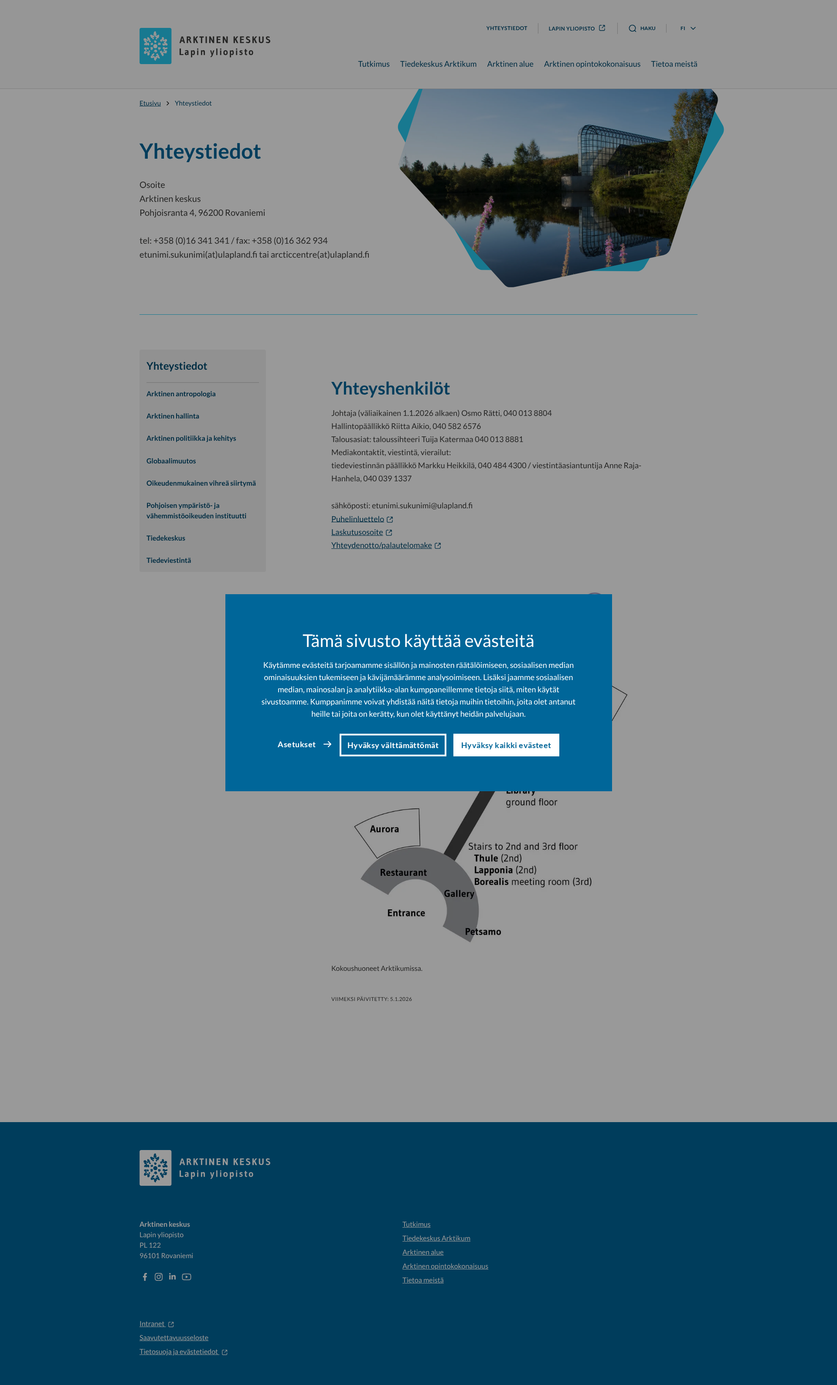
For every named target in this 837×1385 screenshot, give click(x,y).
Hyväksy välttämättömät (393, 745)
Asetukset (297, 744)
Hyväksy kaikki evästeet (506, 745)
